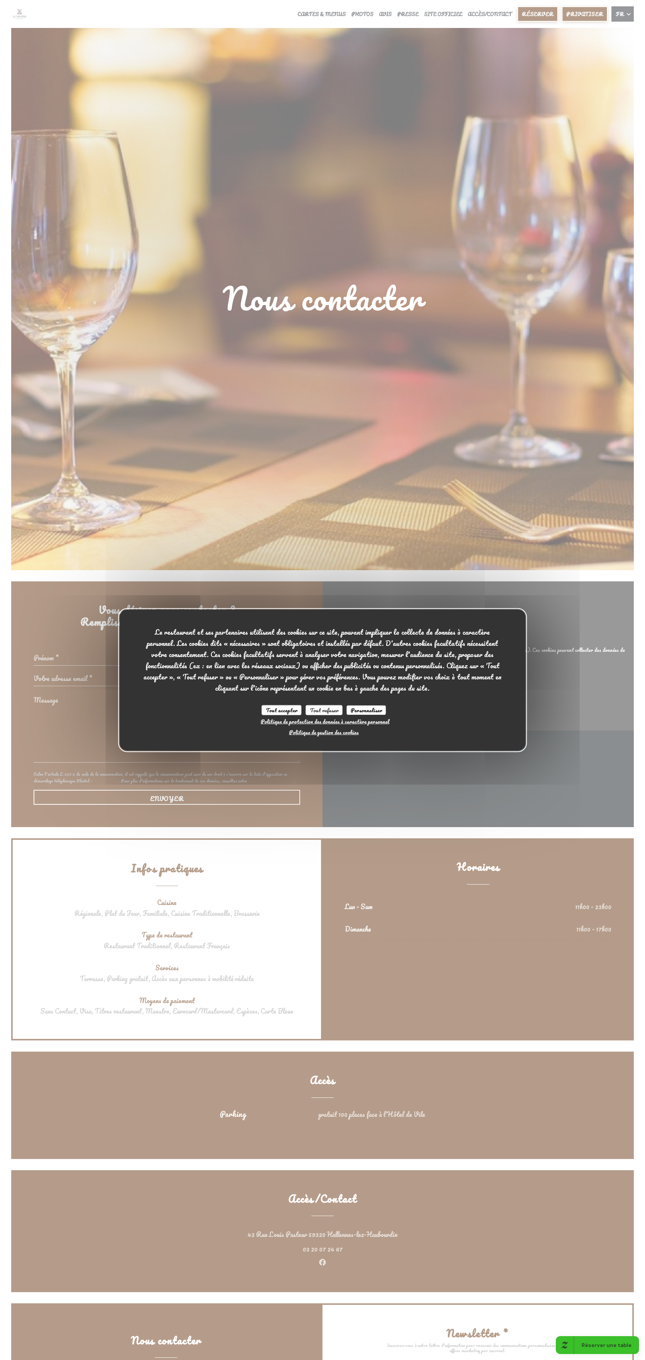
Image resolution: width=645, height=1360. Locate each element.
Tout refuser (324, 710)
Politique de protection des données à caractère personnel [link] (325, 721)
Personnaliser (366, 710)
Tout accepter (281, 710)
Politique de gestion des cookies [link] (324, 732)
